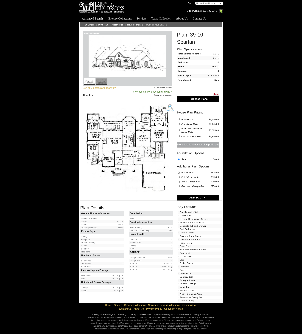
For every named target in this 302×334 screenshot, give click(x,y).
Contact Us (199, 18)
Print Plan (103, 25)
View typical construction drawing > (152, 91)
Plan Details (88, 25)
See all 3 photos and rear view (99, 88)
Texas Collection (161, 18)
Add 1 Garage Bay (190, 181)
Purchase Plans (198, 99)
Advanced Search (92, 18)
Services (141, 18)
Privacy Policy (154, 309)
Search (118, 305)
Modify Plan (117, 25)
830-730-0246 (210, 10)
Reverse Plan (134, 25)
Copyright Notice (173, 309)
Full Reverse (187, 172)
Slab (183, 159)
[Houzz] (221, 10)
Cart (190, 3)
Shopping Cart (189, 305)
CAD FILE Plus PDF (191, 136)
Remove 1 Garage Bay (192, 186)
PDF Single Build (189, 124)
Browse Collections (120, 18)
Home (108, 305)
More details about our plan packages (198, 144)
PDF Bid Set (187, 119)
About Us (182, 18)
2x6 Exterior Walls (190, 177)
